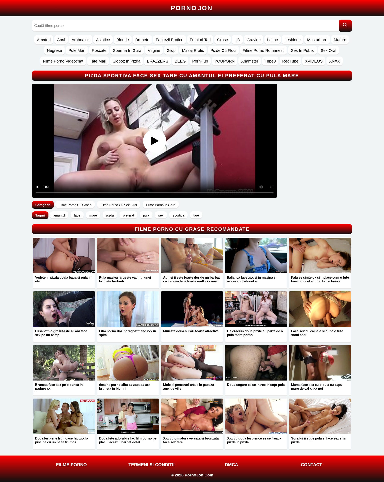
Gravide (254, 40)
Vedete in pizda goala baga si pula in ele (63, 279)
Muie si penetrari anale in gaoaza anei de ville (188, 386)
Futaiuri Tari (200, 40)
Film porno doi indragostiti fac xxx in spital (127, 333)
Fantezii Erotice (169, 40)
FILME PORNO (71, 464)
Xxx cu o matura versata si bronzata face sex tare (191, 440)
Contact (311, 464)
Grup (171, 50)
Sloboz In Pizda (126, 61)
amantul (59, 215)
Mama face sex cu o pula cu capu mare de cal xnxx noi (316, 386)
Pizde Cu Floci (223, 50)
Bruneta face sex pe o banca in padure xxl (59, 386)
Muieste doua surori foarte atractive (190, 331)
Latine (272, 40)
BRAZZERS (157, 61)
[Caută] (345, 26)
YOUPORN (224, 61)
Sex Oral (328, 50)
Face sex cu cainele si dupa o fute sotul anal (317, 333)
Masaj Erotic (193, 50)
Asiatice (103, 40)
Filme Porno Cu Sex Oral (118, 205)
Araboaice (81, 40)
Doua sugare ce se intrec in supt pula (256, 385)
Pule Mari (76, 50)
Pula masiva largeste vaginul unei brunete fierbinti (125, 279)
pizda (110, 215)
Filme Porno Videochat (63, 61)
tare (196, 215)
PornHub (200, 61)
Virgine (154, 50)
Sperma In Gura (127, 50)
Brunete (142, 40)
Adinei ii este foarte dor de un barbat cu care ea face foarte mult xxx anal (191, 279)
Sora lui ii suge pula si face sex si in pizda (318, 440)
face (77, 215)
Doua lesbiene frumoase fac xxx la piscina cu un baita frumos (61, 440)
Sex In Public (302, 50)
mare (93, 215)
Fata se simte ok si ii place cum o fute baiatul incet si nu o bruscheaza (320, 279)
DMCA (231, 464)
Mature (340, 40)
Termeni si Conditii (151, 464)
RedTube (290, 61)
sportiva (178, 215)
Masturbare (317, 40)
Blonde (122, 40)
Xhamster (249, 61)
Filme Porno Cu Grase (75, 205)
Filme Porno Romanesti (263, 50)
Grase (222, 40)
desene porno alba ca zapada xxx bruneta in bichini (124, 386)
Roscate (99, 50)
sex (161, 215)
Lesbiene (292, 40)
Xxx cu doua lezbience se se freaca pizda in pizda (254, 440)
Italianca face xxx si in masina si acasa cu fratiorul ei (251, 279)
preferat (128, 215)
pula (146, 215)
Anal (61, 40)
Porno (191, 8)
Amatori (44, 40)
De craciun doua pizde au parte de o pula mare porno (255, 333)
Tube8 (270, 61)
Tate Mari (98, 61)
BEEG (180, 61)
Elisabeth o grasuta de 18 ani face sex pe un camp (61, 333)
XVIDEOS (314, 61)
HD (237, 40)
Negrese (54, 50)
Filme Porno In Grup (160, 205)
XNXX (334, 61)
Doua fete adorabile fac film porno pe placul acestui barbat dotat (127, 440)
